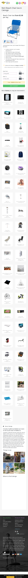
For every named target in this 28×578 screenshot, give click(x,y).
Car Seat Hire (9, 542)
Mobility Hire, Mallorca (19, 520)
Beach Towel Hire (8, 540)
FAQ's (4, 520)
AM (20, 73)
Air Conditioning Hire (16, 542)
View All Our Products (13, 543)
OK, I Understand (10, 577)
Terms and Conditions (7, 521)
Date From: (5, 71)
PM (23, 73)
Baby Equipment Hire (19, 538)
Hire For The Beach (18, 526)
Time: (20, 71)
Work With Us (5, 524)
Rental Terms (5, 523)
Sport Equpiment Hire (19, 524)
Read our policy (18, 577)
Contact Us (5, 526)
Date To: (5, 76)
